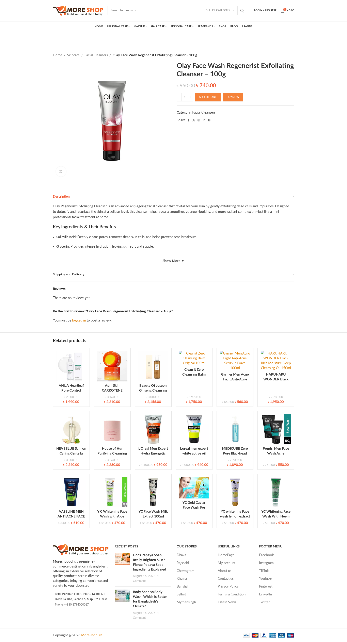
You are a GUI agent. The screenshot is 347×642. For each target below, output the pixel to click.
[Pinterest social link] (199, 120)
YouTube (265, 578)
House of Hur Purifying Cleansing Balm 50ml (112, 453)
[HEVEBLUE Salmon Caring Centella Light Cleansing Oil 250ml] (71, 429)
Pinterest (265, 586)
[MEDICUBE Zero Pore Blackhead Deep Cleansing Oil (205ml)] (235, 429)
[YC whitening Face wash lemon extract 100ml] (235, 492)
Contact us (226, 578)
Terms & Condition (232, 594)
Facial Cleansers (96, 55)
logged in (79, 320)
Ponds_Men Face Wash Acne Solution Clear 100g (276, 453)
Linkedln (265, 594)
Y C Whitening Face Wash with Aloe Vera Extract (112, 516)
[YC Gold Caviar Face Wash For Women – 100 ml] (194, 487)
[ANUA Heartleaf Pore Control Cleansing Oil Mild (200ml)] (71, 366)
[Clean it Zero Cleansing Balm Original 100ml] (194, 358)
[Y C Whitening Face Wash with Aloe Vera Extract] (112, 492)
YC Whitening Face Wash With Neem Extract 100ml (275, 516)
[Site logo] (78, 10)
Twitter (264, 602)
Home (57, 55)
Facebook (266, 555)
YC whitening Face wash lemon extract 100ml (235, 516)
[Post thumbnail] (122, 568)
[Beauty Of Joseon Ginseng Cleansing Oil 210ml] (153, 366)
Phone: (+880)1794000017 (72, 604)
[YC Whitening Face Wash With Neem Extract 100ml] (276, 492)
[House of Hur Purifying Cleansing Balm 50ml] (112, 429)
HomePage (226, 555)
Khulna (182, 578)
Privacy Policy (228, 586)
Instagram (266, 563)
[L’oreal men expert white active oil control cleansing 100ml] (194, 429)
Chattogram (185, 571)
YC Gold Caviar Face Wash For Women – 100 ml (194, 507)
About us (224, 571)
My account (226, 563)
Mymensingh (186, 602)
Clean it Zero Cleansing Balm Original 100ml (194, 374)
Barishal (182, 586)
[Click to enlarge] (61, 171)
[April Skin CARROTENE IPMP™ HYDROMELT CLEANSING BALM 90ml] (112, 366)
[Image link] (81, 549)
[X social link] (193, 120)
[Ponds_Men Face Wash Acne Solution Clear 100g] (276, 429)
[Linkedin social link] (204, 120)
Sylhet (181, 594)
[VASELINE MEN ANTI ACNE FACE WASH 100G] (71, 492)
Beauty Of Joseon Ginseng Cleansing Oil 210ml (153, 390)
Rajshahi (183, 563)
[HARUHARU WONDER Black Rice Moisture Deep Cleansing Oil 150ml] (276, 360)
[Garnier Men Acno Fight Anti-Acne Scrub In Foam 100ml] (235, 360)
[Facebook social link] (188, 120)
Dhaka (181, 555)
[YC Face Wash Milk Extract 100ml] (153, 492)
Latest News (227, 602)
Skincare (73, 55)
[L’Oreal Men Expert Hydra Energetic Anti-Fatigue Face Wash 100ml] (153, 429)
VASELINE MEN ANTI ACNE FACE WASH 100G (71, 516)
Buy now (233, 97)
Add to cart (208, 97)
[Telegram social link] (209, 120)
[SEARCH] (242, 10)
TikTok (264, 571)
